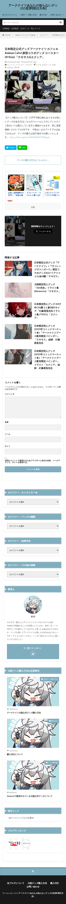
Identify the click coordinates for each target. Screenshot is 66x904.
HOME (8, 35)
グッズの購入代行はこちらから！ (33, 160)
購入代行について (15, 754)
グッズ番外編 (53, 762)
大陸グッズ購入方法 (28, 15)
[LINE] (22, 147)
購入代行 (43, 15)
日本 (54, 65)
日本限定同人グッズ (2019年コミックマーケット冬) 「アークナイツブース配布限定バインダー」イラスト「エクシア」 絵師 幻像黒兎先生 (47, 359)
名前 (6, 422)
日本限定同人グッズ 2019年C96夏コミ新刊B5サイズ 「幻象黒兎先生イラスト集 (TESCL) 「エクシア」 (47, 311)
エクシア (43, 35)
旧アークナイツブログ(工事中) (21, 818)
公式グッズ (24, 28)
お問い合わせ (55, 15)
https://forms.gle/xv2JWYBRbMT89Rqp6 (29, 137)
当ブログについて (9, 15)
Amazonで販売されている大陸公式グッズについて (29, 796)
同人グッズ (35, 28)
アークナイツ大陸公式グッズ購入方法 (24, 712)
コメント (9, 394)
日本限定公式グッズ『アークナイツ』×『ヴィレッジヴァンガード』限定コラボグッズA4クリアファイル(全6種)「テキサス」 (47, 269)
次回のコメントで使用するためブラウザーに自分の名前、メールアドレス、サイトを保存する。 (32, 461)
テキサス (29, 65)
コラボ (38, 65)
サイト (7, 446)
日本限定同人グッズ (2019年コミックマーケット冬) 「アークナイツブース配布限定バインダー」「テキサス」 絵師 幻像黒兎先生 (47, 334)
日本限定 (15, 28)
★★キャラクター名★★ (25, 35)
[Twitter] (11, 147)
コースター (19, 65)
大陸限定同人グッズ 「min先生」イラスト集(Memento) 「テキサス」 (47, 287)
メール (7, 434)
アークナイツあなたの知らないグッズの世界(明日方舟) (33, 7)
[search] (61, 22)
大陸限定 (6, 28)
